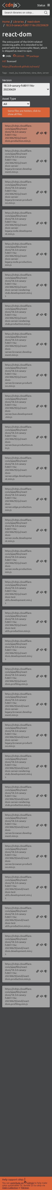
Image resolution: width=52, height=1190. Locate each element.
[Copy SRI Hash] (45, 133)
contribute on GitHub (22, 1182)
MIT (4, 61)
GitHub (20, 55)
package (34, 55)
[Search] (46, 12)
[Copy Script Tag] (41, 133)
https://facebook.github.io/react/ (21, 66)
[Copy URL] (37, 133)
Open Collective (10, 1187)
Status (41, 5)
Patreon (25, 1187)
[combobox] (26, 89)
